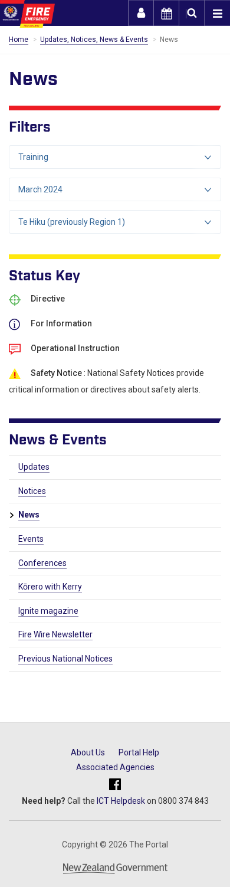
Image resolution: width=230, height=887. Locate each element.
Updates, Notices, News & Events (94, 39)
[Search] (192, 13)
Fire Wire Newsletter (55, 634)
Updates (34, 467)
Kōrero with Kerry (50, 586)
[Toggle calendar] (166, 13)
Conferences (42, 563)
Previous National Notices (65, 658)
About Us (88, 752)
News (29, 514)
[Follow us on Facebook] (115, 785)
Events (31, 539)
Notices (32, 491)
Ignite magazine (48, 611)
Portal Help (139, 752)
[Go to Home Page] (27, 14)
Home (18, 39)
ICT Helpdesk (121, 801)
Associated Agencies (115, 767)
